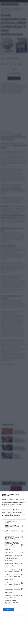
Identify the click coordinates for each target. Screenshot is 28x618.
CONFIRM (8, 609)
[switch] (22, 526)
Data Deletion (5, 615)
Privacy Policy (22, 615)
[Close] (24, 494)
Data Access (14, 615)
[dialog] (14, 554)
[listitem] (14, 522)
